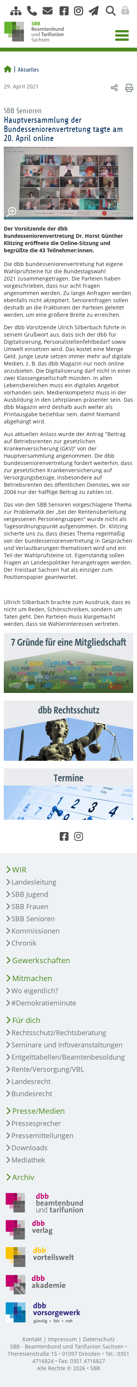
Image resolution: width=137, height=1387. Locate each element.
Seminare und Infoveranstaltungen (67, 1044)
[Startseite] (7, 70)
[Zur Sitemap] (13, 11)
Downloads (29, 1147)
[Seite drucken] (128, 87)
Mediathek (28, 1159)
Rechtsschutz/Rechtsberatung (58, 1032)
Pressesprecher (36, 1123)
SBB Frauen (29, 906)
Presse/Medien (38, 1111)
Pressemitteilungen (42, 1135)
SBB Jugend (29, 894)
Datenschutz (99, 1339)
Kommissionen (35, 930)
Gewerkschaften (41, 960)
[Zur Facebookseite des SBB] (61, 11)
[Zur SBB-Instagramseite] (75, 11)
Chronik (23, 943)
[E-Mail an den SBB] (45, 11)
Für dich (26, 1020)
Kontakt (32, 1339)
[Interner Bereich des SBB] (123, 10)
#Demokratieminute (43, 1002)
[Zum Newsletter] (91, 11)
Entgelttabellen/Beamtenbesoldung (68, 1056)
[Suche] (108, 11)
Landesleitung (33, 882)
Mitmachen (32, 978)
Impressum (62, 1339)
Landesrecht (31, 1081)
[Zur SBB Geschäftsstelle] (29, 11)
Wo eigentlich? (34, 990)
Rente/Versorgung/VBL (47, 1069)
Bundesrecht (31, 1093)
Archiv (23, 1177)
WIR (19, 869)
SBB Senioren (33, 918)
